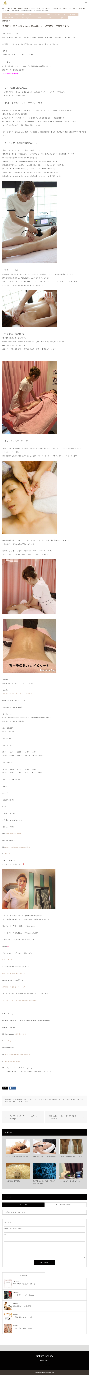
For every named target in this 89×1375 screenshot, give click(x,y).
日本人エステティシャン (11, 18)
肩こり (51, 18)
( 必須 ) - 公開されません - (13, 1228)
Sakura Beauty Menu (9, 960)
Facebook (43, 1365)
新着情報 (72, 15)
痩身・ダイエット (27, 18)
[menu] (85, 3)
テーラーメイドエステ (45, 15)
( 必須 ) (8, 1222)
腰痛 (62, 18)
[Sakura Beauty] (5, 3)
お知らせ (31, 15)
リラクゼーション (60, 15)
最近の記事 (23, 1275)
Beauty (8, 15)
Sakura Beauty (19, 15)
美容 (39, 18)
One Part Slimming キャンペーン (13, 973)
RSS (49, 1365)
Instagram (46, 1365)
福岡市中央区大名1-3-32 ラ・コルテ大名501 (17, 694)
